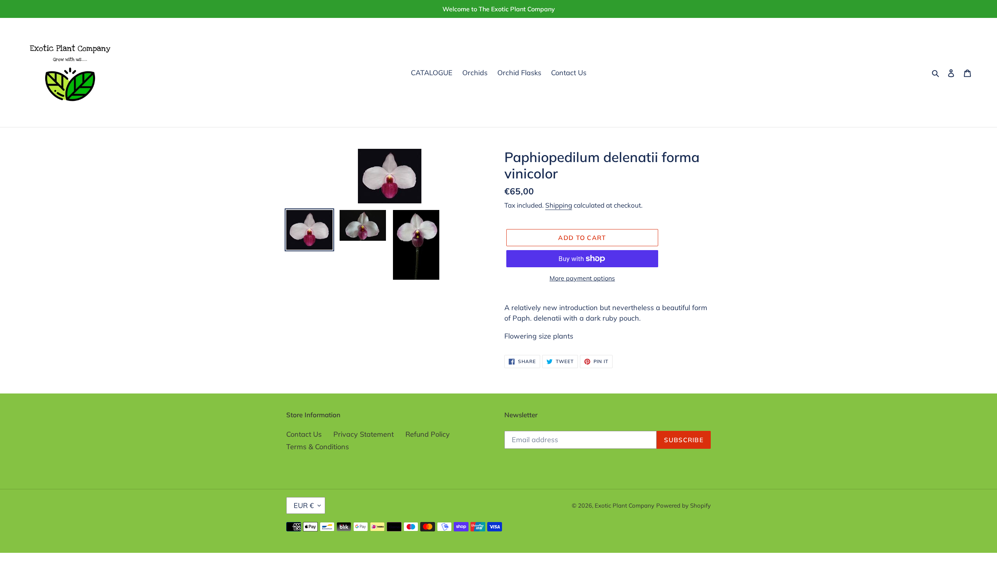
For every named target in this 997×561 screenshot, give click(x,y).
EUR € (304, 505)
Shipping (558, 205)
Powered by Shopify (683, 505)
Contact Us (304, 434)
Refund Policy (427, 434)
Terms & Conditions (317, 446)
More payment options (582, 278)
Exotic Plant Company (624, 505)
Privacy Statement (363, 434)
